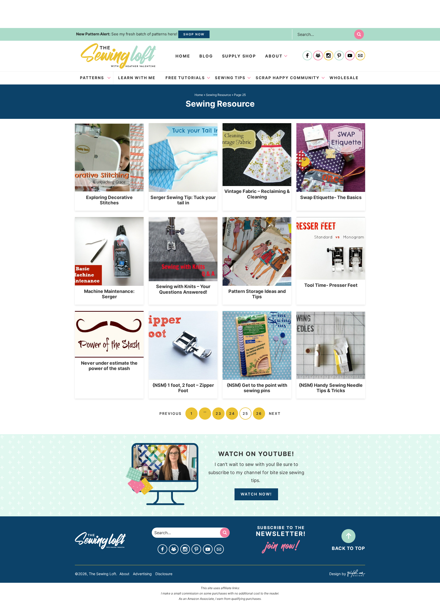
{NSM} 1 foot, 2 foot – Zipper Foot (183, 387)
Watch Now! (256, 494)
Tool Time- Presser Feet (331, 285)
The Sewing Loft (118, 56)
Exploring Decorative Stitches (109, 200)
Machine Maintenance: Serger (109, 294)
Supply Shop (239, 56)
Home (182, 56)
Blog (206, 56)
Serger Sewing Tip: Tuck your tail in (183, 200)
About (274, 56)
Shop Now (193, 34)
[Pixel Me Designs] (355, 574)
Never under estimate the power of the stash (109, 365)
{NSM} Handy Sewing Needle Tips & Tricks (331, 387)
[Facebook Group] (318, 56)
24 (232, 413)
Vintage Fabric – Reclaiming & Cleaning (257, 194)
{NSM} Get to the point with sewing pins (257, 387)
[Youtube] (350, 56)
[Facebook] (307, 56)
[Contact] (360, 56)
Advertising (142, 574)
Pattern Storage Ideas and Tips (257, 294)
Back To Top (348, 548)
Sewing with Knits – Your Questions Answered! (183, 289)
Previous (170, 413)
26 (259, 413)
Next (275, 413)
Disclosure (163, 574)
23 (218, 413)
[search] (359, 34)
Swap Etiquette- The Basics (331, 197)
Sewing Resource (218, 95)
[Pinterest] (339, 56)
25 (245, 413)
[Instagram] (328, 56)
